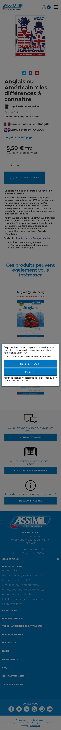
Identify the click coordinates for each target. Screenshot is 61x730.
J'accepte (30, 372)
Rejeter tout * (30, 363)
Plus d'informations (14, 356)
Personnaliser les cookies (38, 356)
